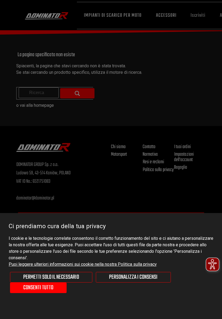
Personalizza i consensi (133, 277)
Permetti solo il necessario (51, 277)
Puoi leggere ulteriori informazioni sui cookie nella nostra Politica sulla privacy (83, 264)
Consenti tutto (38, 287)
